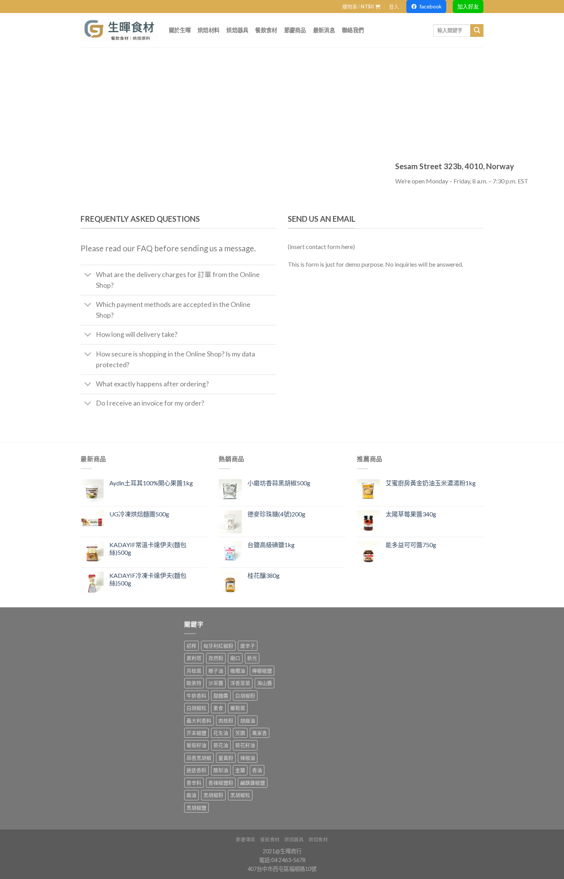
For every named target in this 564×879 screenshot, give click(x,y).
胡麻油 (247, 720)
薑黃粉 (225, 758)
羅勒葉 (237, 708)
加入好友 (468, 6)
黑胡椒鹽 (196, 808)
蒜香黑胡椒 (198, 758)
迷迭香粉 (196, 770)
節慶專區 (245, 840)
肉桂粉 (225, 720)
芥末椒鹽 (196, 733)
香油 (257, 770)
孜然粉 (215, 658)
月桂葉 (193, 671)
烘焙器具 (237, 30)
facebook (430, 6)
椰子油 (215, 671)
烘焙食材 (318, 840)
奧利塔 (193, 658)
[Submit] (476, 30)
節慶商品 (295, 30)
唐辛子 (247, 646)
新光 (252, 658)
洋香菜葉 (240, 683)
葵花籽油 (245, 745)
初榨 (191, 646)
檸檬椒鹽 (262, 671)
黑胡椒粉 (213, 795)
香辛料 (193, 783)
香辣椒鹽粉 (220, 783)
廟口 (235, 658)
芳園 (240, 733)
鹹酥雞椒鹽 (252, 783)
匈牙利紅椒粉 (218, 646)
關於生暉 (180, 30)
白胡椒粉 (245, 696)
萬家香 (259, 733)
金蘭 (240, 770)
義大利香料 (198, 720)
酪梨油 (220, 770)
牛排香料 (196, 696)
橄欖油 (237, 671)
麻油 (191, 795)
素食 (218, 708)
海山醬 (264, 683)
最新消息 (324, 30)
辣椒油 (247, 758)
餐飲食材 (266, 30)
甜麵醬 (220, 696)
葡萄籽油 (196, 745)
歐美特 (193, 683)
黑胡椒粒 (240, 795)
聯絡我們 (353, 30)
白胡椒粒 (196, 708)
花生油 (220, 733)
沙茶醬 (215, 683)
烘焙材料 (208, 30)
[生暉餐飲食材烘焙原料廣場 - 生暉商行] (119, 30)
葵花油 (220, 745)
